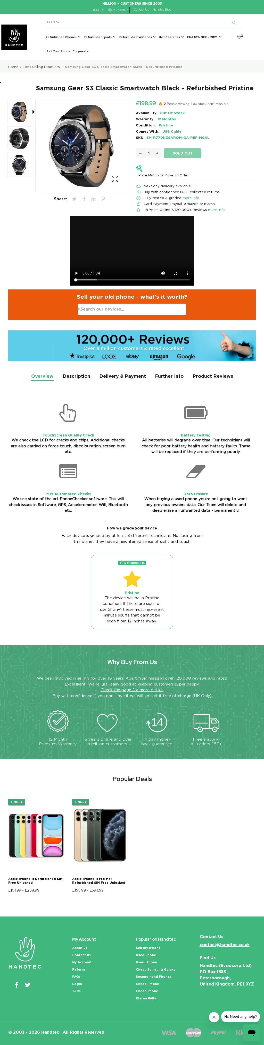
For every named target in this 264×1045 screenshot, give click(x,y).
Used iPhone (146, 962)
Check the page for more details (132, 690)
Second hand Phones (153, 977)
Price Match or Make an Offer (163, 175)
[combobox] (132, 309)
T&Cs (76, 991)
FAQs (76, 977)
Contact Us (141, 9)
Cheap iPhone (147, 984)
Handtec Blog (162, 9)
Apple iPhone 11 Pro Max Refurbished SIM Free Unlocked (98, 881)
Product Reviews (213, 376)
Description (76, 376)
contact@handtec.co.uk (225, 944)
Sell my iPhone (148, 948)
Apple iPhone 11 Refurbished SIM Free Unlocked (35, 881)
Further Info (169, 376)
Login (77, 984)
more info (191, 198)
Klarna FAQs (146, 998)
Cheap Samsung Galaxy (155, 969)
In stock (16, 802)
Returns (79, 969)
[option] (22, 113)
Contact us (81, 955)
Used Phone (146, 955)
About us (79, 948)
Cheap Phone (147, 991)
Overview (42, 376)
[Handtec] (14, 37)
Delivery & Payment (122, 376)
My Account (82, 962)
